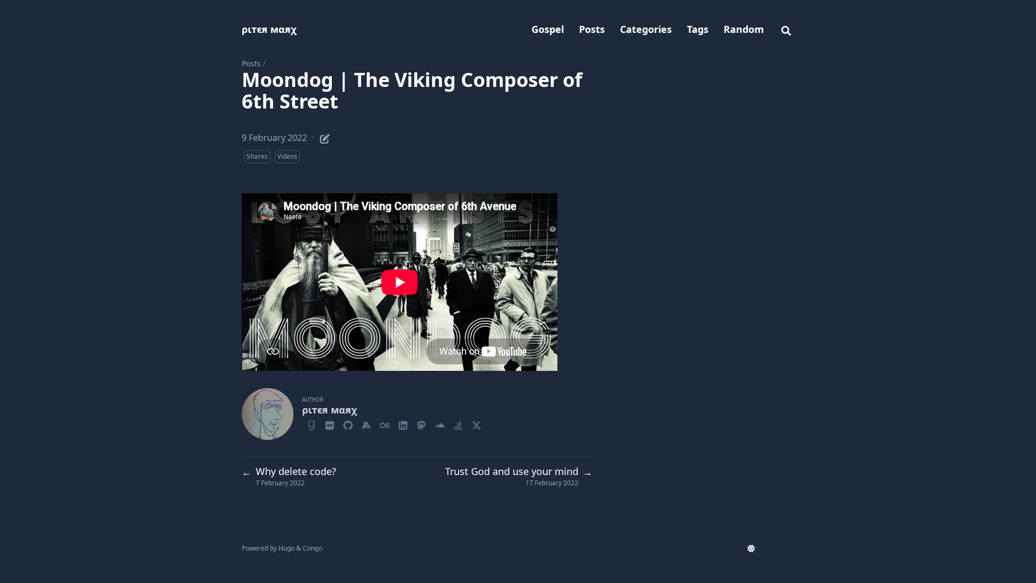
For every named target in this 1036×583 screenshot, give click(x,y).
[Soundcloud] (440, 423)
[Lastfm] (385, 423)
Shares (257, 156)
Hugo (286, 548)
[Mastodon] (421, 423)
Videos (287, 156)
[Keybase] (366, 423)
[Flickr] (330, 423)
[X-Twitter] (476, 423)
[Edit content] (325, 137)
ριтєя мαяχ (269, 29)
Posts (251, 63)
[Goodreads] (311, 423)
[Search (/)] (786, 29)
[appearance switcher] (751, 548)
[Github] (348, 423)
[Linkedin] (403, 423)
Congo (312, 548)
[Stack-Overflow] (458, 423)
